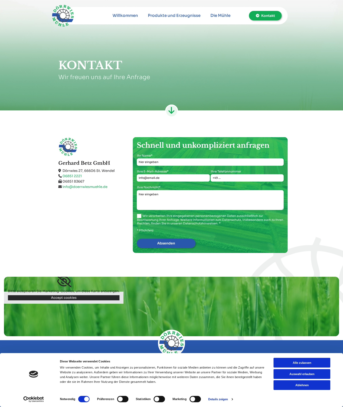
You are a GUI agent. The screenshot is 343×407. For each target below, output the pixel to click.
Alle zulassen (302, 362)
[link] (63, 281)
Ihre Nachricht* (149, 187)
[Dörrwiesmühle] (74, 15)
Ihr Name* (145, 155)
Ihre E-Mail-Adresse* (153, 171)
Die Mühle (220, 15)
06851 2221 (72, 176)
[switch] (122, 399)
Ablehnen (302, 385)
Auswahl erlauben (301, 374)
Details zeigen (218, 399)
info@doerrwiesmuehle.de (85, 187)
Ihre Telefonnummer (226, 171)
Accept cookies (64, 298)
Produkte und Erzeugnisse (174, 15)
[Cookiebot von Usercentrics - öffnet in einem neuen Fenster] (33, 399)
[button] (265, 15)
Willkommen (125, 15)
